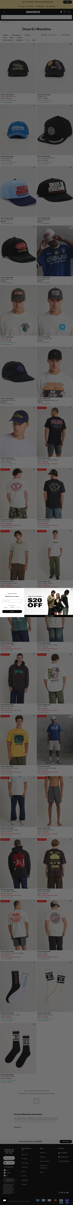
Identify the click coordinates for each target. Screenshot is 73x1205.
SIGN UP (12, 611)
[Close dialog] (71, 589)
